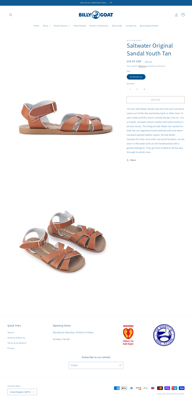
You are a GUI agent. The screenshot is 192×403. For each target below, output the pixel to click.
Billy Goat (166, 394)
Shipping (142, 66)
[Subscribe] (119, 365)
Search (11, 332)
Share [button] (133, 160)
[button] (11, 15)
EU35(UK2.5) (136, 76)
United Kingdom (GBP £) (20, 392)
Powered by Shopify (177, 394)
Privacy (11, 348)
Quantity (130, 83)
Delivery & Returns (16, 337)
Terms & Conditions (17, 343)
